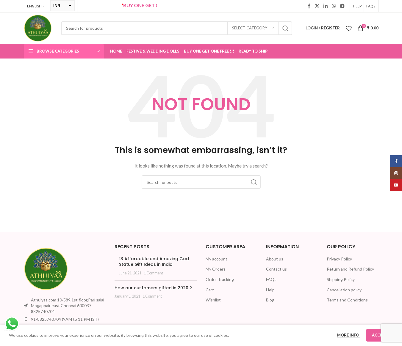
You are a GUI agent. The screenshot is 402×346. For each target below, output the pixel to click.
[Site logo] (38, 27)
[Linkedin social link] (326, 5)
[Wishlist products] (348, 28)
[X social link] (317, 5)
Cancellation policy (344, 289)
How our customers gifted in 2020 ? (153, 288)
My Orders (216, 268)
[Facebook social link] (309, 5)
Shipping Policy (341, 279)
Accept (379, 335)
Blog (270, 299)
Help (270, 289)
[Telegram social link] (342, 5)
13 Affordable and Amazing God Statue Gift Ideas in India (154, 262)
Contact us (276, 268)
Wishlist (213, 299)
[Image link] (46, 268)
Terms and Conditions (347, 299)
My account (216, 258)
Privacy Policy (339, 258)
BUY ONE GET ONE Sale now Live (155, 5)
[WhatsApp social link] (334, 5)
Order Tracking (220, 279)
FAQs (271, 279)
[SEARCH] (285, 28)
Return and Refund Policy (350, 268)
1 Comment (153, 273)
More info (348, 335)
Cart (210, 289)
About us (274, 258)
